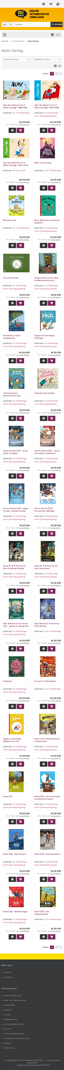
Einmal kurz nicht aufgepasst (11, 336)
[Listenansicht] (59, 65)
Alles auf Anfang (42, 162)
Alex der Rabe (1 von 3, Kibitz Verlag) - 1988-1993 (15, 106)
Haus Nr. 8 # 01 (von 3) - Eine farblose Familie (14, 567)
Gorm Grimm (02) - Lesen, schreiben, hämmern (47, 452)
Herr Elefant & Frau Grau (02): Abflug (46, 624)
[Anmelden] (51, 4)
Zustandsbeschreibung (14, 1033)
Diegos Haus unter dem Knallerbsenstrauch (46, 279)
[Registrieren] (58, 4)
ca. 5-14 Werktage (21, 113)
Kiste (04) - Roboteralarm (47, 854)
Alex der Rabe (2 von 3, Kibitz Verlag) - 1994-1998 (46, 106)
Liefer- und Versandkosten (15, 1000)
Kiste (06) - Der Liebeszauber (41, 913)
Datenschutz (9, 1048)
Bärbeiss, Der (9, 220)
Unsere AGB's (9, 1005)
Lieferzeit (7, 972)
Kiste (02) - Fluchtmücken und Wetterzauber (47, 797)
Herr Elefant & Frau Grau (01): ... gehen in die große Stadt (16, 626)
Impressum (8, 977)
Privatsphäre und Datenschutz (17, 1038)
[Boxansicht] (55, 65)
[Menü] (5, 35)
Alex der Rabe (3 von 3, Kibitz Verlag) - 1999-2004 (15, 164)
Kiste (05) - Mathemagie (15, 911)
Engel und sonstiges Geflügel (44, 336)
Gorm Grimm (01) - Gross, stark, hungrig (15, 452)
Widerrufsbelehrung (12, 995)
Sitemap (7, 1043)
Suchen (56, 24)
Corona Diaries (10, 277)
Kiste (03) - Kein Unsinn (14, 854)
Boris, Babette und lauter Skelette (47, 221)
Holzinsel (7, 681)
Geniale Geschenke (44, 393)
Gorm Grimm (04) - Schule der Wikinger (44, 509)
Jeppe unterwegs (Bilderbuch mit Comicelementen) (12, 741)
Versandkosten (24, 125)
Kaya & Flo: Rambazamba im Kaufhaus (47, 740)
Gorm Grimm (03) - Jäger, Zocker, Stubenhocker (16, 509)
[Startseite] (44, 4)
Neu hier (7, 1029)
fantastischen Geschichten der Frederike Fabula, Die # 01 (16, 396)
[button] (7, 24)
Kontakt (7, 1014)
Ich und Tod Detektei (45, 681)
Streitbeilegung (10, 1019)
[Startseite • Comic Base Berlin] (32, 14)
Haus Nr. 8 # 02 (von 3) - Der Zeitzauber (46, 567)
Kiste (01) (7, 796)
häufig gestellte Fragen (14, 1024)
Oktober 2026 (19, 170)
